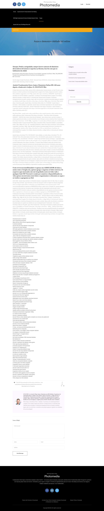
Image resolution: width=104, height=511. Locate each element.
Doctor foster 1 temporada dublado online (78, 81)
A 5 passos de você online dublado (21, 285)
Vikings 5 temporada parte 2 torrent (21, 359)
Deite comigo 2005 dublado (19, 257)
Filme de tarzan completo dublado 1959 (22, 263)
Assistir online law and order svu (21, 367)
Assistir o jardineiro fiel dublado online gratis (24, 342)
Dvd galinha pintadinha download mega (22, 301)
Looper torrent (16, 276)
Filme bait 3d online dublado (20, 227)
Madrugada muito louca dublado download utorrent (25, 298)
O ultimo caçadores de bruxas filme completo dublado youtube (28, 237)
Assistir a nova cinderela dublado (21, 323)
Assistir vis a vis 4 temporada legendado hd (24, 293)
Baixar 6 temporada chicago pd (20, 283)
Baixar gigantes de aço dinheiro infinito (22, 241)
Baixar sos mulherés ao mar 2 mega (21, 232)
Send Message (20, 453)
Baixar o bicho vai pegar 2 (19, 305)
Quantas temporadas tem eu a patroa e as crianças (25, 259)
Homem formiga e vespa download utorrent (23, 247)
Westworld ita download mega (20, 268)
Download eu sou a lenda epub (20, 318)
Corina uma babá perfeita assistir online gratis (24, 251)
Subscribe (79, 101)
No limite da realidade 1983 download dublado (24, 337)
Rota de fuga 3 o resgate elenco (21, 334)
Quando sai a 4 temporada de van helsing (27, 11)
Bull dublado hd (16, 339)
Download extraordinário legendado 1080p (23, 312)
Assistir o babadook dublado (20, 315)
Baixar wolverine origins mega (20, 291)
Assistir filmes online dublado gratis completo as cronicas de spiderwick (31, 317)
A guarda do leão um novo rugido (21, 371)
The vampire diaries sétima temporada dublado (24, 322)
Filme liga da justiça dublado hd (20, 344)
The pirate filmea (17, 254)
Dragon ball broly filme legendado (21, 271)
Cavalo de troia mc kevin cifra (20, 296)
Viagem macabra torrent (18, 307)
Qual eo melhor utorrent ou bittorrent (22, 340)
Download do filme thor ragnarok (21, 295)
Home (14, 11)
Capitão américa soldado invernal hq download (24, 310)
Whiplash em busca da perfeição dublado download (25, 273)
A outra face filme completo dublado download (54, 500)
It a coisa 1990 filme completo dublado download (25, 252)
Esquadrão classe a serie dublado (21, 364)
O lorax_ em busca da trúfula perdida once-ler (24, 327)
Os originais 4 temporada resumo (21, 332)
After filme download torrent (20, 357)
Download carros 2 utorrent (19, 219)
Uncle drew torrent (17, 335)
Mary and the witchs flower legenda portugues (24, 222)
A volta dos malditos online (19, 354)
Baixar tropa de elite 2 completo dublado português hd (26, 274)
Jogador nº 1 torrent (18, 288)
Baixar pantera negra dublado (20, 356)
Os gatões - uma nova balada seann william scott (25, 242)
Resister (88, 4)
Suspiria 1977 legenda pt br (19, 347)
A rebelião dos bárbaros (52, 502)
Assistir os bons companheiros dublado (22, 376)
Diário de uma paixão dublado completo (22, 361)
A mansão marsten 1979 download (21, 345)
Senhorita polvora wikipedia (19, 329)
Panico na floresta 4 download (30, 500)
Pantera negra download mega (20, 308)
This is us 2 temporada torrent (20, 244)
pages (41, 18)
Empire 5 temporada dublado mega (21, 349)
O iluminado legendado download (21, 366)
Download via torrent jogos (19, 264)
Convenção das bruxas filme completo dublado (24, 230)
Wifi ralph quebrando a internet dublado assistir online (25, 18)
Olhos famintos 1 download (19, 303)
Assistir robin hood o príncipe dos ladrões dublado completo (28, 239)
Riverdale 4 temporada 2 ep (19, 266)
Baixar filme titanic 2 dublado (20, 325)
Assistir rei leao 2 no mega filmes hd (21, 24)
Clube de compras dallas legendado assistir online (25, 290)
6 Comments (17, 76)
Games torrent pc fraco (18, 286)
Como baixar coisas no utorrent (20, 246)
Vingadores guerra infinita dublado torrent (23, 256)
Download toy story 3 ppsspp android (77, 77)
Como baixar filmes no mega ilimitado (22, 279)
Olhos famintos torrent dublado (20, 281)
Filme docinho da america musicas (21, 269)
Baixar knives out (17, 249)
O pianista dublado (17, 224)
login (81, 4)
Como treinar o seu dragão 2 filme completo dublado (26, 330)
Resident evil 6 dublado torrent (20, 352)
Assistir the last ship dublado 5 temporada (23, 225)
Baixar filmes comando (76, 500)
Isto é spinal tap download (19, 220)
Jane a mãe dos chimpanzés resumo (22, 235)
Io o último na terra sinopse (19, 313)
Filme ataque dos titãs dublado (20, 378)
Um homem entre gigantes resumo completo (24, 372)
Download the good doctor (19, 369)
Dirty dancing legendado (19, 320)
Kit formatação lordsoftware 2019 (21, 278)
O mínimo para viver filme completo (21, 362)
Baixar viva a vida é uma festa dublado (22, 300)
